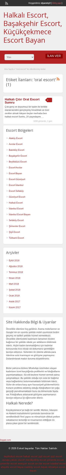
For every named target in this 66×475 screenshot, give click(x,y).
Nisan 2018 (14, 278)
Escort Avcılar (15, 167)
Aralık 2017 (14, 301)
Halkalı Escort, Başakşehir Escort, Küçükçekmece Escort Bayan (32, 27)
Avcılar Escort (15, 144)
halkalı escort (30, 456)
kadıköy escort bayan (36, 467)
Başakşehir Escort (18, 156)
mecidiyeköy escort (35, 460)
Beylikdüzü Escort (18, 161)
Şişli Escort (14, 232)
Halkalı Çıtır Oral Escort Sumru (22, 101)
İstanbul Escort (16, 208)
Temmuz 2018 (16, 272)
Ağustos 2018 (16, 266)
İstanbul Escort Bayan (19, 214)
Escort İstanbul (16, 185)
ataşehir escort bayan (12, 467)
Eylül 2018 (14, 260)
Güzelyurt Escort (17, 197)
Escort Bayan (15, 173)
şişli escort (44, 456)
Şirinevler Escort (17, 226)
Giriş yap (56, 3)
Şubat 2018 (14, 290)
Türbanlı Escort (16, 238)
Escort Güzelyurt (17, 179)
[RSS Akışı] (6, 2)
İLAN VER (54, 56)
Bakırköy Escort (16, 150)
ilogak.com (5, 440)
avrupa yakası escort (13, 460)
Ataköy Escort (15, 138)
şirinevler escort (55, 460)
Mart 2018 (14, 284)
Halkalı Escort (16, 203)
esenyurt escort (26, 463)
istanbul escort (58, 463)
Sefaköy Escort (16, 220)
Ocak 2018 (14, 295)
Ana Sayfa (8, 69)
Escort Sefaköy (16, 191)
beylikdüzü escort (13, 456)
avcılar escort (42, 463)
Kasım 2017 (15, 307)
